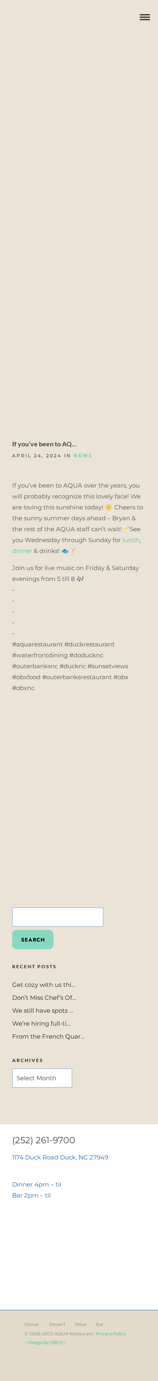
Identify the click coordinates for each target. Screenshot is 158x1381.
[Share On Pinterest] (44, 1364)
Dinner (31, 1324)
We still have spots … (42, 1010)
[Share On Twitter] (32, 1364)
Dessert (57, 1324)
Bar (100, 1324)
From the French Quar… (48, 1036)
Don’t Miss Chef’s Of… (44, 997)
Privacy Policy (111, 1333)
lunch (130, 540)
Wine (80, 1324)
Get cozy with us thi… (43, 984)
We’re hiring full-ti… (41, 1023)
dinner (22, 551)
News (83, 455)
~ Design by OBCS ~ (45, 1342)
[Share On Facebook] (20, 1364)
